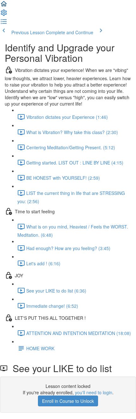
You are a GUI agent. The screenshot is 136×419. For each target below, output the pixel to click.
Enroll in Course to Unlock (68, 401)
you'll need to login (93, 392)
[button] (4, 6)
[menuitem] (4, 14)
